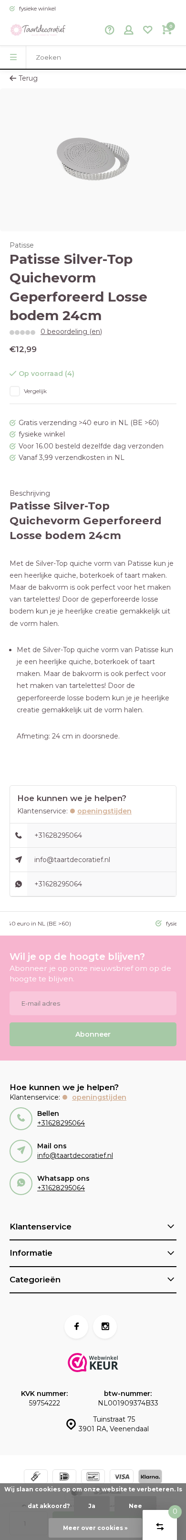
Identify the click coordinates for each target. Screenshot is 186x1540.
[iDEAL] (64, 1477)
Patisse (22, 245)
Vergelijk (35, 391)
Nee (135, 1505)
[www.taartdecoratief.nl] (38, 31)
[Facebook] (76, 1327)
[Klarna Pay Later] (150, 1477)
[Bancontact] (93, 1477)
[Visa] (122, 1477)
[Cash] (36, 1477)
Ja (91, 1505)
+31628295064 (58, 835)
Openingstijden (104, 811)
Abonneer (93, 1034)
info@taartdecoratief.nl (72, 859)
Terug (28, 78)
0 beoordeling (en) (71, 331)
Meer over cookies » (95, 1527)
